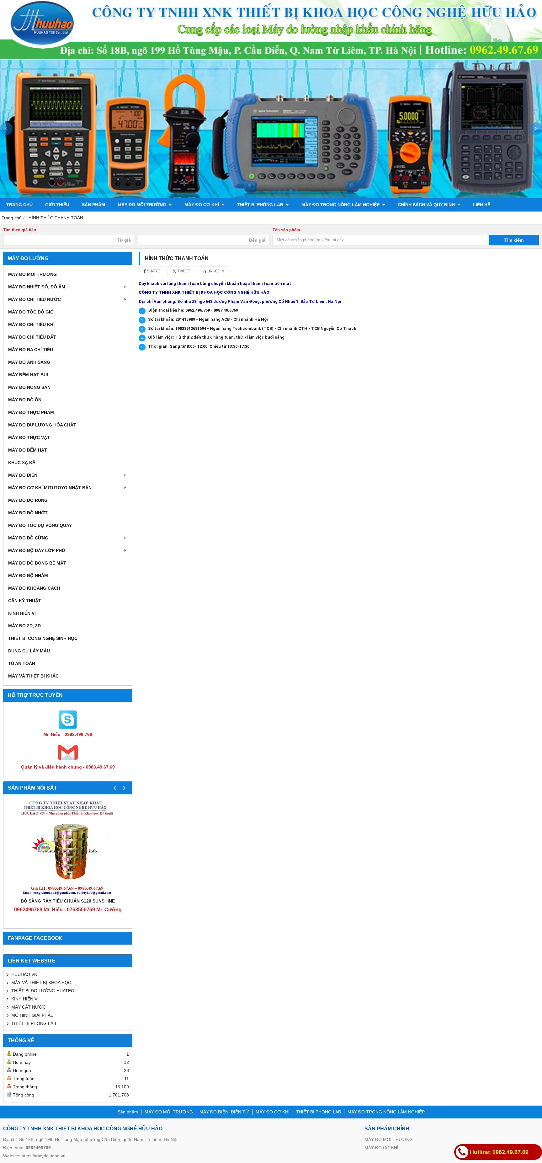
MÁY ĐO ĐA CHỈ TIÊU (30, 349)
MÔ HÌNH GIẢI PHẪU (32, 1015)
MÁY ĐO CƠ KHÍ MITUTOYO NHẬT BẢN (50, 487)
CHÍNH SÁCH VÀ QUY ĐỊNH (427, 204)
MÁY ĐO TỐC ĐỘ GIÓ (31, 311)
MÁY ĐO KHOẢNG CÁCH (34, 588)
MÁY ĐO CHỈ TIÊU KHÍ (31, 324)
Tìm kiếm (513, 240)
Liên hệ (481, 204)
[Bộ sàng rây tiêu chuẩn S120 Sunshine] (68, 848)
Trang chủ (19, 204)
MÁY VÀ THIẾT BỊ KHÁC (33, 675)
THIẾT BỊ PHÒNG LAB (260, 204)
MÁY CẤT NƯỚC (28, 1007)
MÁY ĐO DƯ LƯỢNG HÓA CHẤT (42, 424)
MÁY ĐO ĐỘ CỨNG (28, 537)
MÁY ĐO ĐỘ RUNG (28, 500)
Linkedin (215, 271)
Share (153, 271)
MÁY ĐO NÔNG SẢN (29, 387)
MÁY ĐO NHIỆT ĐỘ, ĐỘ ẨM (36, 286)
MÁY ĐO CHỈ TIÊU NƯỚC (34, 299)
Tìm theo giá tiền (19, 230)
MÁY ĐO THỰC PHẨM (31, 412)
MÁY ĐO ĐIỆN (22, 475)
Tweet (183, 271)
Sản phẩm (93, 204)
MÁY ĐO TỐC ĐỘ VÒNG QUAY (40, 525)
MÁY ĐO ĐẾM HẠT (27, 450)
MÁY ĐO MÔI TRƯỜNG (142, 204)
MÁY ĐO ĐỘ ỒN (24, 399)
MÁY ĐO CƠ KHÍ (202, 204)
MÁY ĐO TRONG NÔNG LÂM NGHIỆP (341, 204)
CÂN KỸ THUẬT (24, 600)
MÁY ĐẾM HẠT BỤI (28, 374)
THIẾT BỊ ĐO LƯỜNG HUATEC (42, 990)
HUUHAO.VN (24, 974)
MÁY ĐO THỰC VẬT (29, 437)
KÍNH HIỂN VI (22, 613)
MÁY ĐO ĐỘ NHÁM (28, 575)
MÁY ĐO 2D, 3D (24, 625)
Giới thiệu (57, 204)
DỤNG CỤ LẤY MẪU (29, 650)
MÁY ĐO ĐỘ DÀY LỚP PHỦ (36, 550)
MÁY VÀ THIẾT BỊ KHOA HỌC (41, 982)
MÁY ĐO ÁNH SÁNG (29, 362)
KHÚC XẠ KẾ (21, 462)
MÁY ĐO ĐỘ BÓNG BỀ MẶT (37, 562)
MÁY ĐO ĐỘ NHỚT (28, 512)
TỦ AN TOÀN (21, 663)
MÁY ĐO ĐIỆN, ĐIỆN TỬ (224, 1111)
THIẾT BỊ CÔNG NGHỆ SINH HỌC (42, 638)
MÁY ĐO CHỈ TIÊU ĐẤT (32, 337)
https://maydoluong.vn (44, 1155)
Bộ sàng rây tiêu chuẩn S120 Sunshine (68, 900)
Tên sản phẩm (286, 230)
